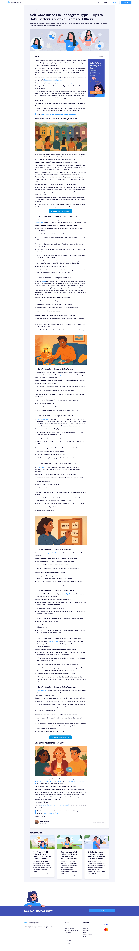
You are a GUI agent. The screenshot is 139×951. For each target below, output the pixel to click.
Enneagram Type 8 (53, 641)
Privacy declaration (87, 934)
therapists (77, 779)
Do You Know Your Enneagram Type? (61, 211)
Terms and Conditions (69, 928)
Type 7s (68, 594)
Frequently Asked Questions (71, 930)
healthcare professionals (42, 781)
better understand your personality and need (55, 805)
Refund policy (68, 932)
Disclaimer (85, 928)
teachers (70, 779)
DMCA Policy (86, 936)
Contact (99, 2)
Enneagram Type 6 (50, 553)
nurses (52, 781)
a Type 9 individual (42, 690)
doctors (60, 781)
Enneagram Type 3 (62, 375)
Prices (66, 926)
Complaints (86, 930)
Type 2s (43, 281)
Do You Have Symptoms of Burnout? (60, 737)
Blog (105, 2)
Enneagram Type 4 (43, 419)
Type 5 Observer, (43, 467)
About (84, 926)
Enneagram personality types (53, 80)
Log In (114, 2)
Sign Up (126, 2)
